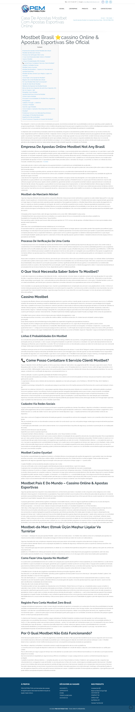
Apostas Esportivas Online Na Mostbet (33, 94)
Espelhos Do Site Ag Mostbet (31, 117)
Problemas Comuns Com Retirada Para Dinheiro (36, 113)
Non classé (109, 18)
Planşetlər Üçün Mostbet (29, 92)
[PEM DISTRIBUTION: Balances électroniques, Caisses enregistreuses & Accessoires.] (33, 8)
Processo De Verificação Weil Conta (33, 55)
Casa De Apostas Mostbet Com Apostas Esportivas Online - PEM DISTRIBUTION (93, 20)
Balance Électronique (97, 691)
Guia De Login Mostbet (29, 107)
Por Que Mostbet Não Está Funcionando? (34, 82)
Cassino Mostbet (27, 59)
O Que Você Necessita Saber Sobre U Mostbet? (36, 57)
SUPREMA (94, 700)
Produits (85, 8)
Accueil (61, 8)
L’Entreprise (73, 8)
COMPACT (94, 695)
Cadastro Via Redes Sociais (30, 65)
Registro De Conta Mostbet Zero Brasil (33, 80)
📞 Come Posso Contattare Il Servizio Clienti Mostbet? (38, 63)
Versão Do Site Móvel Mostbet (31, 84)
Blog (94, 8)
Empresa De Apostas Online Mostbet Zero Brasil (36, 50)
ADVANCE (94, 693)
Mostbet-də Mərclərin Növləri (31, 53)
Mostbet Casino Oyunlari (29, 67)
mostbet (45, 161)
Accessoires (95, 688)
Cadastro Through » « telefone (31, 102)
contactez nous (106, 8)
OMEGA (93, 697)
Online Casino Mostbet (29, 96)
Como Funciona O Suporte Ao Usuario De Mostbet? (37, 119)
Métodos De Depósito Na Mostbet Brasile (34, 86)
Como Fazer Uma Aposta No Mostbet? (33, 77)
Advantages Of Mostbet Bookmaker (33, 115)
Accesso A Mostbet (28, 104)
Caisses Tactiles (96, 703)
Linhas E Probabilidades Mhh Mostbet (33, 61)
